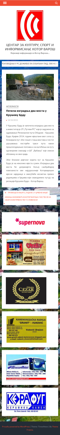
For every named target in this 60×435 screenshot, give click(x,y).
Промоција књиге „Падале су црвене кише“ (28, 193)
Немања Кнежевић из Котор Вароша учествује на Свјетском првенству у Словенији (28, 198)
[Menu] (4, 3)
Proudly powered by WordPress (16, 426)
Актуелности (12, 106)
